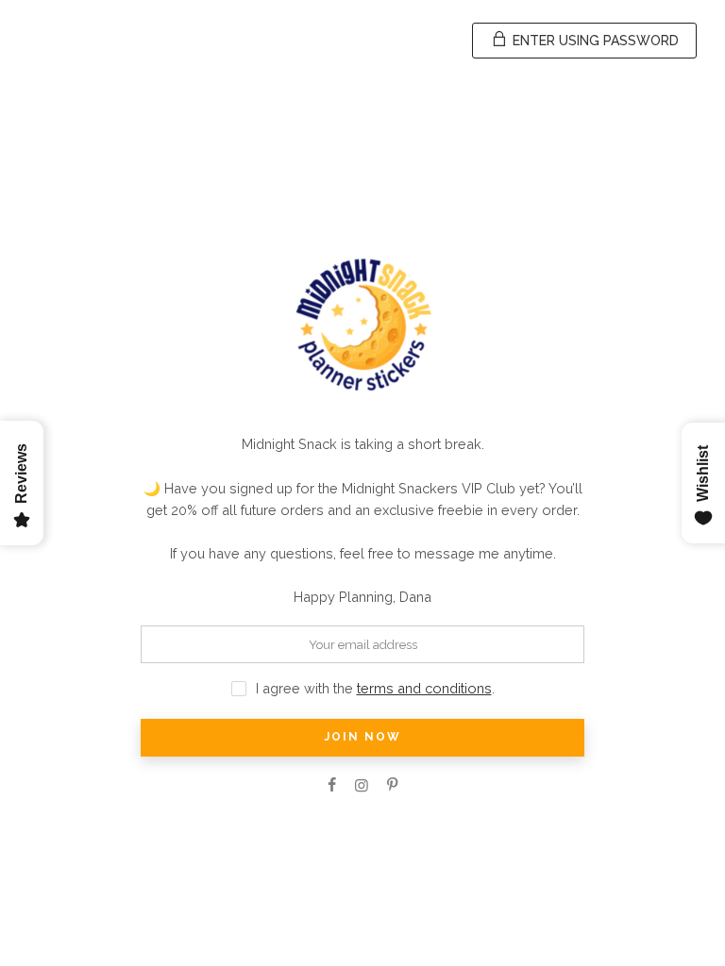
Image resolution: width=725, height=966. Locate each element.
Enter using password (594, 40)
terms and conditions (424, 688)
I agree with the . (375, 688)
